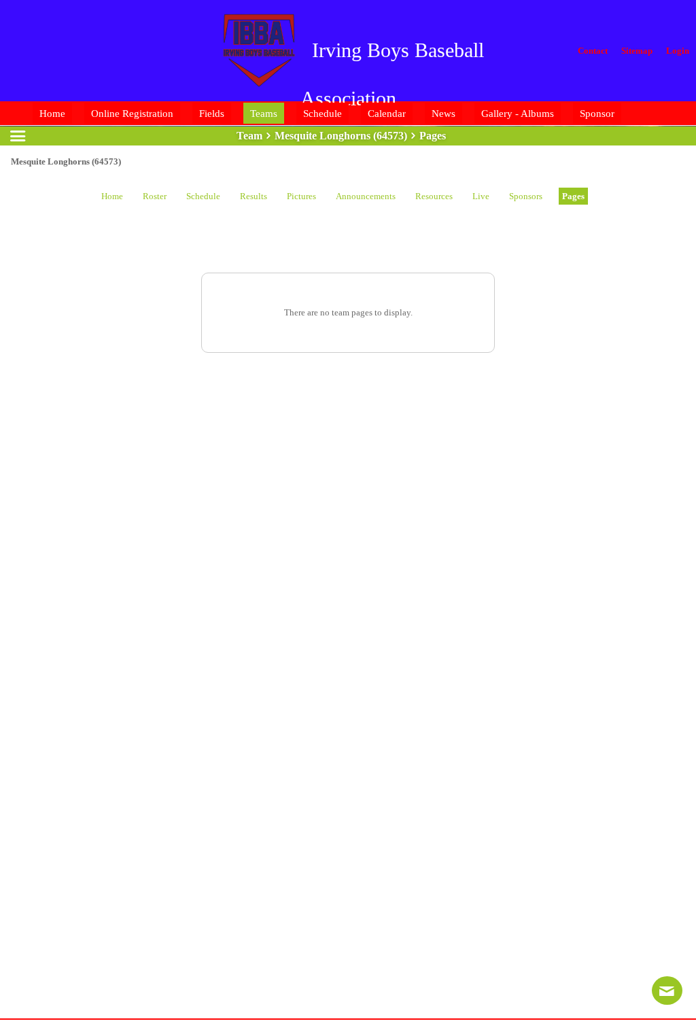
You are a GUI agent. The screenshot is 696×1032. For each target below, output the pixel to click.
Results (253, 196)
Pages (573, 196)
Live (480, 196)
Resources (434, 196)
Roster (155, 196)
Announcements (366, 196)
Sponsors (525, 196)
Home (112, 196)
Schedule (203, 196)
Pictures (301, 196)
